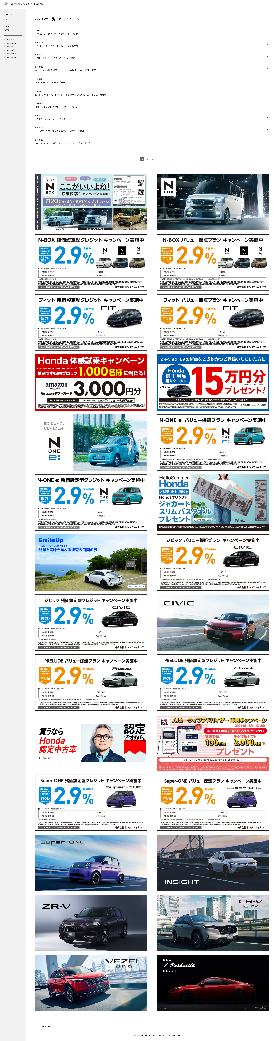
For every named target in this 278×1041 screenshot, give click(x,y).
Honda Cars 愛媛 (10, 54)
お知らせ (7, 23)
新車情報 (7, 30)
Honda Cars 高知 (10, 57)
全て (5, 19)
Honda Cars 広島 (10, 43)
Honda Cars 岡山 (10, 39)
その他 (6, 26)
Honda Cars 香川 (10, 50)
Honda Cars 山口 (10, 46)
